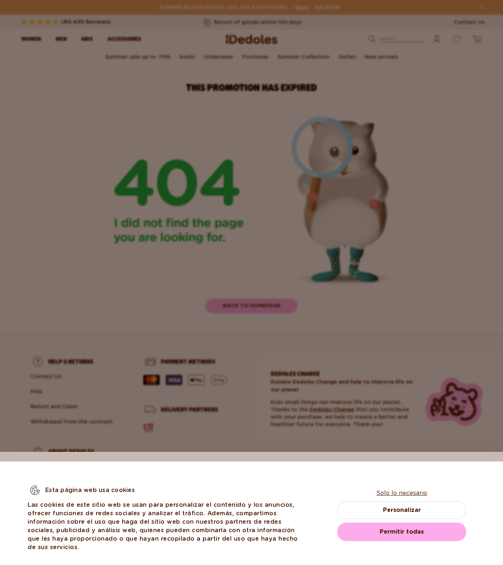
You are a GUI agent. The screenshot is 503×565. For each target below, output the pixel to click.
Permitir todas (402, 531)
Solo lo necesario (401, 492)
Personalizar (402, 509)
